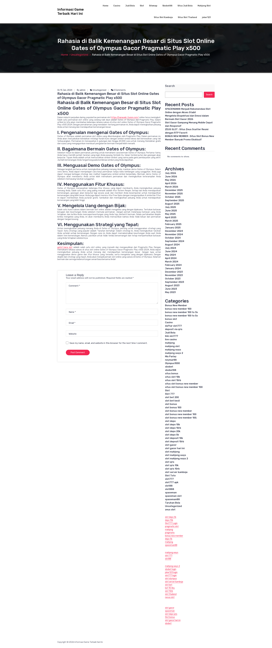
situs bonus (171, 373)
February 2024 (173, 265)
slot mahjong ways (175, 455)
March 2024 (171, 261)
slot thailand (171, 594)
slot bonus (171, 404)
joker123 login (171, 572)
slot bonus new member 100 (180, 414)
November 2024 (174, 234)
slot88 (169, 485)
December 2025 (174, 190)
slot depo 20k (172, 431)
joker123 (206, 17)
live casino (171, 339)
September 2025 (174, 200)
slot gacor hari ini (175, 448)
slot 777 (168, 555)
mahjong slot (172, 346)
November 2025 (174, 193)
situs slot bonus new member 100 (184, 387)
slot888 (169, 489)
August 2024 (172, 244)
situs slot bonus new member (181, 383)
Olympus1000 (172, 363)
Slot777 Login (171, 523)
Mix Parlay (170, 356)
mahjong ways (173, 349)
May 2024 (170, 254)
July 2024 (170, 248)
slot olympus (171, 578)
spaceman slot (173, 496)
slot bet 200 (172, 397)
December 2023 (174, 271)
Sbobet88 (167, 6)
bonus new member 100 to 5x (181, 315)
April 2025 (170, 217)
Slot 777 (170, 394)
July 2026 (170, 173)
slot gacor (171, 445)
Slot (142, 6)
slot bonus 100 (173, 407)
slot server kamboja (176, 472)
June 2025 (171, 210)
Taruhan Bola (172, 502)
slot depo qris (171, 614)
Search (170, 86)
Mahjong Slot (204, 6)
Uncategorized (79, 54)
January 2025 (173, 227)
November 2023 (174, 275)
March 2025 (171, 220)
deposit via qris (173, 329)
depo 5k (168, 539)
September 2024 (174, 241)
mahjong (170, 343)
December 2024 (174, 231)
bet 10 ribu (170, 588)
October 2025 (172, 197)
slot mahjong (172, 451)
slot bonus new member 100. (181, 417)
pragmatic (170, 532)
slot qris (169, 462)
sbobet (169, 366)
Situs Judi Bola (185, 6)
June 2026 (171, 176)
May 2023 (170, 292)
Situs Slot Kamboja (163, 17)
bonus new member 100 (178, 308)
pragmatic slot (172, 526)
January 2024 (173, 268)
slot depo (170, 421)
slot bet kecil (172, 400)
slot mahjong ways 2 (176, 458)
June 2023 (171, 288)
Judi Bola (130, 6)
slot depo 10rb (173, 428)
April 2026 (171, 183)
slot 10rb (169, 591)
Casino (116, 6)
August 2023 (172, 285)
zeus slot (170, 509)
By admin (81, 90)
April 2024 (171, 258)
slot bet (168, 585)
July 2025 (170, 207)
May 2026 (170, 180)
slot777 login (171, 575)
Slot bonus (170, 617)
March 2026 (171, 186)
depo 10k (169, 520)
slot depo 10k (172, 424)
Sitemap (153, 6)
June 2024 (171, 251)
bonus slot (171, 319)
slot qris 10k (171, 465)
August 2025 (172, 203)
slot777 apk (171, 482)
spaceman (171, 492)
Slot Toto (170, 475)
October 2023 (172, 278)
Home (105, 6)
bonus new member (174, 536)
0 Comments (119, 90)
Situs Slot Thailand (187, 17)
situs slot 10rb (173, 380)
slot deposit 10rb (174, 441)
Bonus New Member (176, 305)
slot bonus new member (178, 411)
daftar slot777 (173, 325)
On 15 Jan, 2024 (64, 90)
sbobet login (170, 569)
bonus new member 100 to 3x (181, 312)
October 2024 (173, 237)
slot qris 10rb (172, 468)
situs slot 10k (172, 377)
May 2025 (170, 214)
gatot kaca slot (64, 247)
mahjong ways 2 (174, 353)
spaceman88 (172, 499)
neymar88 (171, 360)
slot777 (169, 479)
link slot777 (171, 336)
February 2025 (173, 224)
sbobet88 (170, 370)
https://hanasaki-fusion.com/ (125, 117)
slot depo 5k (172, 434)
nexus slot (170, 597)
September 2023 (174, 282)
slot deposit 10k (174, 438)
